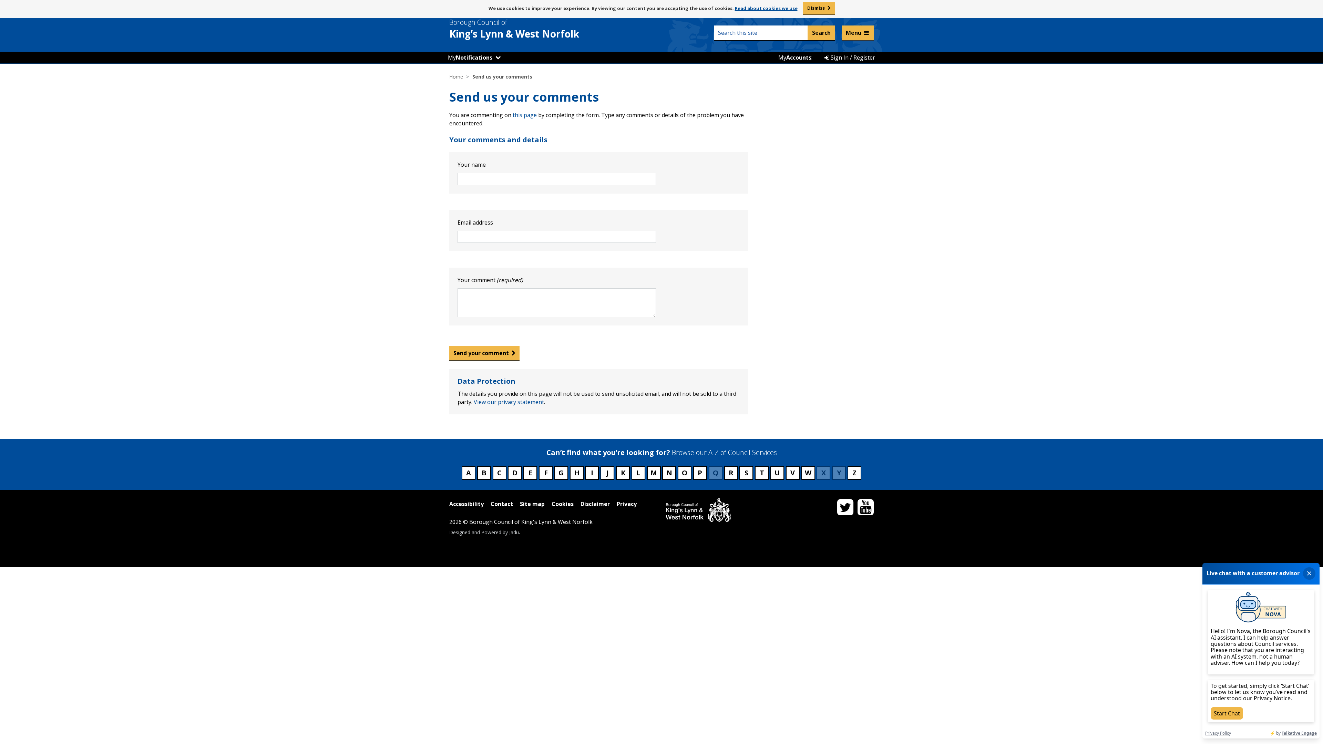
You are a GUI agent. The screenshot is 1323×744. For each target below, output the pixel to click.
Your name (472, 164)
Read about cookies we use (766, 8)
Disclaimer (595, 504)
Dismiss (816, 8)
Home (456, 76)
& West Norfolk (514, 29)
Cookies (563, 504)
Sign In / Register (852, 57)
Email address (475, 222)
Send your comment (481, 353)
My (470, 57)
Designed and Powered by (484, 532)
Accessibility (466, 504)
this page (525, 115)
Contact (502, 504)
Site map (532, 504)
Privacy (627, 504)
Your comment (490, 280)
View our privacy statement (509, 402)
